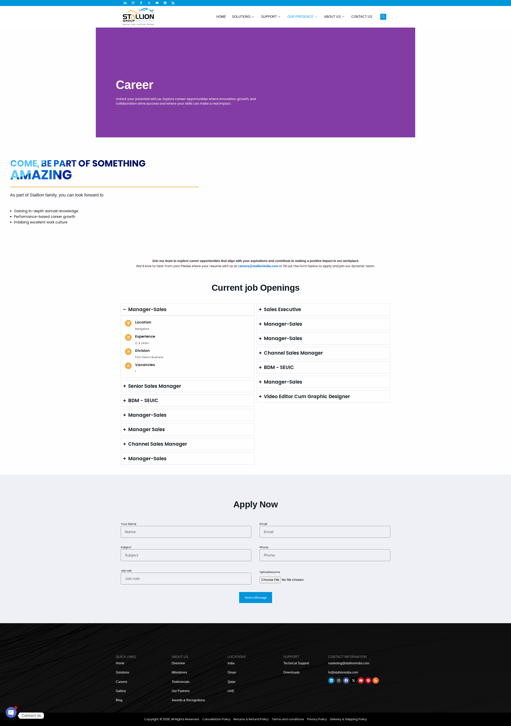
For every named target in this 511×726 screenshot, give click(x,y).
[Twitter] (151, 3)
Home (221, 16)
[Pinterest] (167, 3)
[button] (383, 17)
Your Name (128, 524)
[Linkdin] (127, 3)
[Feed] (175, 3)
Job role (126, 571)
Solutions (241, 16)
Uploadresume (270, 572)
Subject (126, 547)
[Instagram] (135, 3)
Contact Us (361, 16)
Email (263, 524)
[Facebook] (143, 3)
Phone (264, 547)
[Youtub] (159, 3)
